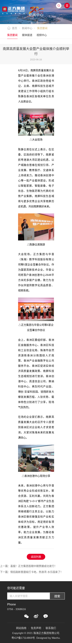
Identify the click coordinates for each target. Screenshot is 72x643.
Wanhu (56, 637)
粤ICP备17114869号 (23, 637)
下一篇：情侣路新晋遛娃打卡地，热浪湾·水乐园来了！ (31, 571)
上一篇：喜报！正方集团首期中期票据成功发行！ (28, 566)
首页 (14, 28)
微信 (26, 616)
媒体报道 (27, 35)
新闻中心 (27, 28)
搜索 (57, 596)
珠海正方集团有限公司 (23, 9)
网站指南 (21, 628)
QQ (45, 616)
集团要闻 (12, 35)
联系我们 (51, 628)
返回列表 (36, 556)
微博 (36, 616)
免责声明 (36, 628)
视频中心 (42, 35)
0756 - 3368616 (16, 609)
